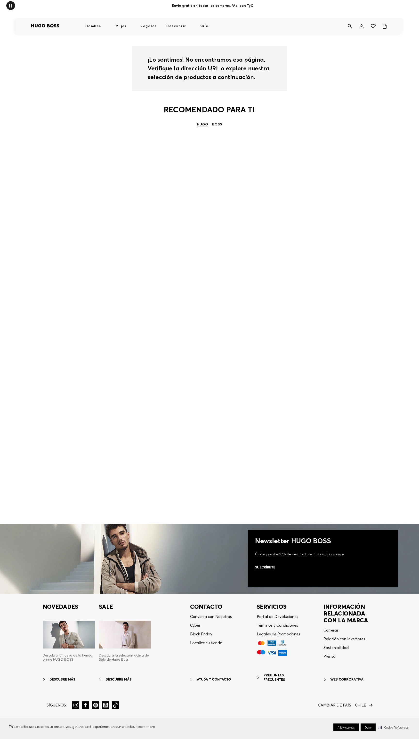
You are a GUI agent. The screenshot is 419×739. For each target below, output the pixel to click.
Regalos (148, 26)
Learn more (146, 726)
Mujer (121, 26)
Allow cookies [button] (346, 727)
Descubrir (176, 26)
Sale (204, 26)
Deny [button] (368, 727)
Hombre (93, 26)
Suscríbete (265, 567)
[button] (393, 727)
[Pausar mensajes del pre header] (10, 5)
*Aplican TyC (242, 5)
